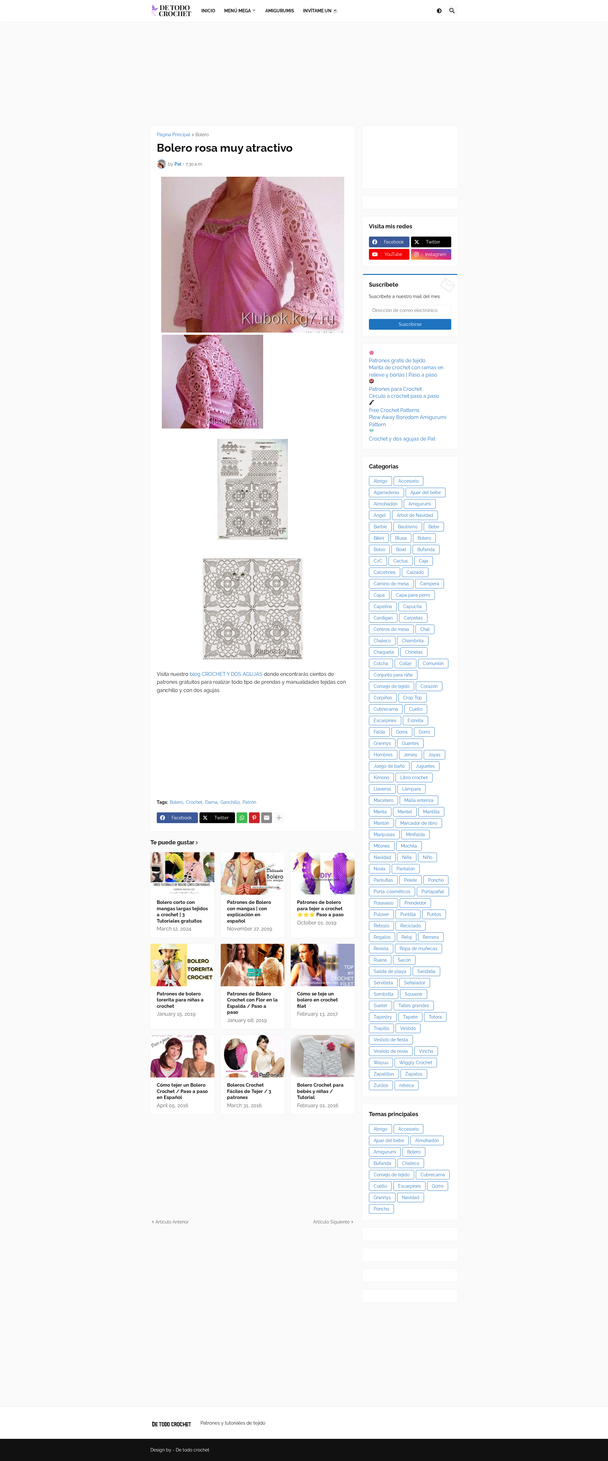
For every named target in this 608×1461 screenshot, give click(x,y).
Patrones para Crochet (395, 389)
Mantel (405, 811)
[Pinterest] (254, 817)
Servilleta (383, 982)
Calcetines (385, 572)
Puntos (434, 914)
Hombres (383, 754)
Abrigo (380, 481)
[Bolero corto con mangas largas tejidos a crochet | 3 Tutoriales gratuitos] (182, 873)
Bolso (379, 549)
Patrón (249, 802)
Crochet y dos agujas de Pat (402, 439)
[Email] (266, 817)
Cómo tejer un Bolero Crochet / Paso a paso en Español (182, 1091)
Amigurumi (419, 503)
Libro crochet (414, 777)
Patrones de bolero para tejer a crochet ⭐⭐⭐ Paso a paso (320, 908)
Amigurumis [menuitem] (279, 10)
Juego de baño (389, 766)
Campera (429, 583)
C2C (378, 560)
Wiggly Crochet (415, 1062)
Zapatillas (384, 1074)
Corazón (429, 686)
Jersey (410, 754)
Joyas (434, 754)
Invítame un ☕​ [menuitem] (320, 10)
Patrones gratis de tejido (397, 361)
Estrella (415, 720)
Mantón (381, 823)
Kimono (381, 777)
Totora (435, 1017)
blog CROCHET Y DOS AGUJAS (225, 674)
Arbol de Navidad (415, 515)
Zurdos (381, 1085)
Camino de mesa (391, 583)
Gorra (402, 731)
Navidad (382, 857)
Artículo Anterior (172, 1221)
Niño (427, 857)
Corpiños (383, 697)
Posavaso (383, 902)
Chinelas (414, 652)
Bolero (202, 134)
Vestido (408, 1028)
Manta (380, 811)
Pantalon (405, 868)
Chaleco (382, 640)
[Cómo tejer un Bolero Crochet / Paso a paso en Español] (182, 1056)
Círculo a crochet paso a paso (404, 396)
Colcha (381, 663)
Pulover (381, 914)
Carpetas (413, 617)
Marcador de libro (418, 823)
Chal (425, 629)
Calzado (415, 572)
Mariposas (384, 834)
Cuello (415, 709)
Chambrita (413, 640)
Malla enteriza (419, 800)
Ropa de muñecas (418, 948)
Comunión (433, 663)
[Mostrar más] (279, 817)
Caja (423, 560)
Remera (431, 937)
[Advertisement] (304, 73)
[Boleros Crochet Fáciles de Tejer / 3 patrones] (253, 1056)
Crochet (194, 802)
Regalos (382, 937)
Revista (381, 948)
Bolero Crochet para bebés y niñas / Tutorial (320, 1091)
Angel (380, 515)
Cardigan (383, 617)
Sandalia (426, 971)
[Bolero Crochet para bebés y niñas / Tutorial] (323, 1056)
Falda (379, 731)
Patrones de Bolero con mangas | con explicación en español (249, 911)
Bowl (401, 549)
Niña (407, 857)
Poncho (436, 880)
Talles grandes (413, 1005)
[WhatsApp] (242, 817)
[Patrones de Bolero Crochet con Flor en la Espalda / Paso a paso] (253, 965)
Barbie (380, 526)
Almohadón (385, 503)
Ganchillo (230, 802)
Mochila (409, 845)
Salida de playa (390, 971)
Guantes (410, 743)
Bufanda (426, 549)
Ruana (380, 959)
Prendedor (415, 902)
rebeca (406, 1085)
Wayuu (381, 1062)
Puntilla (408, 914)
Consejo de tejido (391, 686)
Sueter (380, 1005)
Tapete (410, 1017)
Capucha (412, 606)
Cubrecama (386, 709)
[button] (439, 10)
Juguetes (425, 766)
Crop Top (412, 697)
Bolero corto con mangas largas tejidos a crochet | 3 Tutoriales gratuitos (182, 911)
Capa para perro (413, 595)
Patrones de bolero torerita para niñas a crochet (180, 1000)
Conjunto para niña (393, 674)
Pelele (410, 880)
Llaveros (382, 788)
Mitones (382, 845)
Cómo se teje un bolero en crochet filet (317, 1000)
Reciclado (410, 925)
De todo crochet (192, 1449)
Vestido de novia (391, 1051)
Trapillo (381, 1028)
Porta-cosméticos (392, 891)
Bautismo (407, 526)
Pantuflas (383, 880)
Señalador (414, 982)
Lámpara (411, 788)
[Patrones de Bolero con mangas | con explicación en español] (253, 873)
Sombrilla (384, 994)
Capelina (383, 606)
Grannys (382, 743)
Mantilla (431, 811)
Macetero (383, 800)
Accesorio (408, 481)
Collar (405, 663)
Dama (211, 802)
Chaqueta (384, 652)
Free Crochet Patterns (394, 410)
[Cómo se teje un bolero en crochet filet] (323, 965)
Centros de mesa (391, 629)
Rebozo (381, 925)
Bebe (433, 526)
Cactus (400, 560)
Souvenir (413, 994)
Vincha (426, 1051)
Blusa (401, 538)
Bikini (379, 538)
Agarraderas (386, 492)
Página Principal (173, 134)
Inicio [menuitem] (208, 10)
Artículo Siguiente (331, 1221)
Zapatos (413, 1074)
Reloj (407, 937)
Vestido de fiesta (391, 1039)
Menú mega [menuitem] (237, 10)
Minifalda (415, 834)
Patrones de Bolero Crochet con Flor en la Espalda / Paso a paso (252, 1003)
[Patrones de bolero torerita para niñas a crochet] (182, 965)
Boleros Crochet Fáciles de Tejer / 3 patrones (249, 1091)
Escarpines (385, 720)
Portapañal (432, 891)
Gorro (424, 731)
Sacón (404, 959)
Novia (379, 868)
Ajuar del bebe (425, 492)
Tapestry (383, 1017)
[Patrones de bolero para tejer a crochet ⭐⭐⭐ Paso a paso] (323, 873)
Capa (379, 595)
